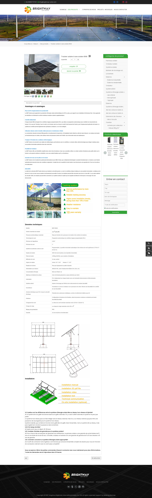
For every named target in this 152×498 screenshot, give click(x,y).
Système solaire (111, 67)
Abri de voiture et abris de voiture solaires (116, 110)
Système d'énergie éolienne (115, 107)
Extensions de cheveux (113, 116)
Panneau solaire (111, 61)
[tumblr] (72, 486)
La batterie (109, 74)
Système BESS (110, 89)
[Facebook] (114, 2)
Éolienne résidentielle (114, 83)
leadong (106, 495)
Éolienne (109, 77)
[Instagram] (126, 2)
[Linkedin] (117, 2)
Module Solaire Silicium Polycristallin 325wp (123, 142)
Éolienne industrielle (114, 80)
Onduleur (109, 86)
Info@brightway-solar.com (47, 2)
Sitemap (112, 495)
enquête (72, 66)
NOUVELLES (90, 482)
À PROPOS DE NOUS (70, 482)
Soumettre (115, 212)
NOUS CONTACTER (102, 482)
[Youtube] (123, 2)
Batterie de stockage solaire (115, 70)
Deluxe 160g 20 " (114, 128)
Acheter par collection (115, 125)
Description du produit (33, 103)
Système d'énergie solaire (115, 92)
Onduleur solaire (111, 64)
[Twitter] (120, 2)
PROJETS (81, 482)
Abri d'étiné (111, 95)
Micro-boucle (112, 119)
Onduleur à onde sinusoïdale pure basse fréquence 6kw (117, 152)
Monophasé (111, 98)
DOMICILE (47, 482)
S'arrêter (109, 122)
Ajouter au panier (73, 71)
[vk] (68, 486)
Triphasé (110, 100)
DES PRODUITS (56, 482)
